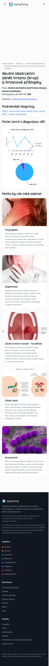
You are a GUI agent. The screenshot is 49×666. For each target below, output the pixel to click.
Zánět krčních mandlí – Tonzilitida (23, 343)
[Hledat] (44, 4)
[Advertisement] (24, 34)
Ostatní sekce (7, 632)
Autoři (4, 628)
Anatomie (8, 555)
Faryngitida (11, 229)
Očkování (8, 559)
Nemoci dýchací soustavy (35, 63)
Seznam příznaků (9, 595)
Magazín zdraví (10, 574)
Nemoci (7, 551)
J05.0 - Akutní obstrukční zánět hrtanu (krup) (23, 111)
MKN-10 (5, 603)
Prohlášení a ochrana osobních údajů (17, 640)
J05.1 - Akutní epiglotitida (14, 114)
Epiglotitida (11, 286)
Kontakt (5, 636)
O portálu (5, 624)
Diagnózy (19, 63)
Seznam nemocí (8, 599)
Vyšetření (8, 570)
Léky (4, 611)
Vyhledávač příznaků (10, 588)
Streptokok (11, 457)
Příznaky (7, 547)
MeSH (4, 607)
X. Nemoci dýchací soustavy (24, 99)
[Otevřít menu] (5, 4)
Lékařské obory (10, 562)
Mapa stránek (7, 644)
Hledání (5, 591)
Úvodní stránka (7, 63)
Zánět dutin (11, 400)
